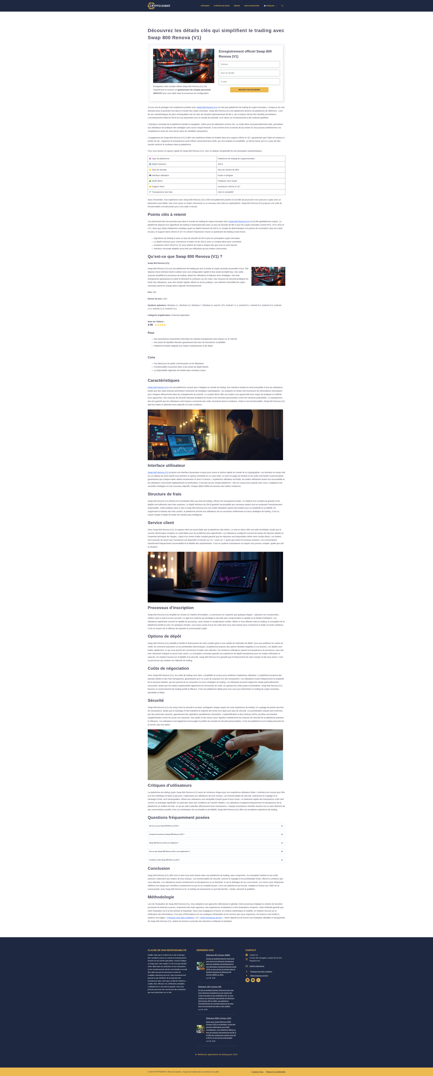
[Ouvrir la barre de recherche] (282, 5)
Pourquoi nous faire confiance (180, 918)
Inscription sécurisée (249, 90)
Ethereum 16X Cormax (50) (209, 987)
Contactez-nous (257, 1072)
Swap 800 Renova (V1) (207, 107)
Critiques (205, 6)
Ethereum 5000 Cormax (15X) (218, 1018)
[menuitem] (270, 5)
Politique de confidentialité (275, 1072)
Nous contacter (251, 6)
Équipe (237, 6)
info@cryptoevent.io (257, 966)
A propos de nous (221, 6)
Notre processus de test (211, 918)
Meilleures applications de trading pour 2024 (217, 1054)
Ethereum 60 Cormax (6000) (218, 955)
